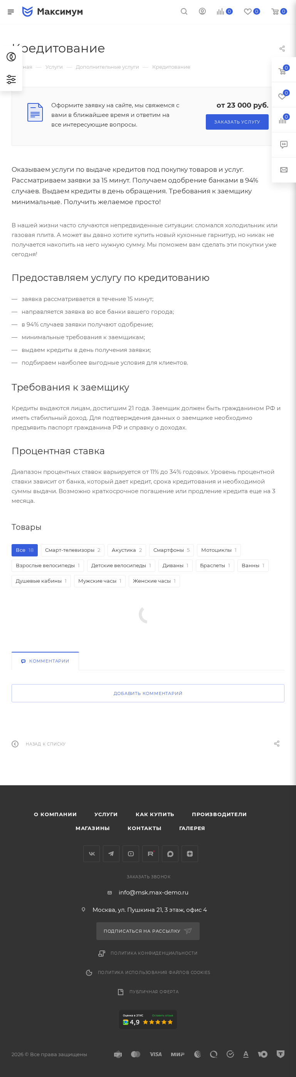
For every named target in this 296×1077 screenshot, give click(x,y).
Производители (219, 814)
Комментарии (49, 661)
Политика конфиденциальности (154, 953)
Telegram (111, 853)
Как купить (155, 814)
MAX (170, 853)
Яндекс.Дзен (190, 853)
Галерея (192, 828)
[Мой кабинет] (202, 12)
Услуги (106, 814)
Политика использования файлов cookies (154, 972)
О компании (55, 814)
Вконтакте (91, 853)
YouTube (131, 853)
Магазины (93, 828)
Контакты (144, 828)
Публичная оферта (154, 991)
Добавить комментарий (148, 693)
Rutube (150, 853)
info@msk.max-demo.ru (153, 892)
